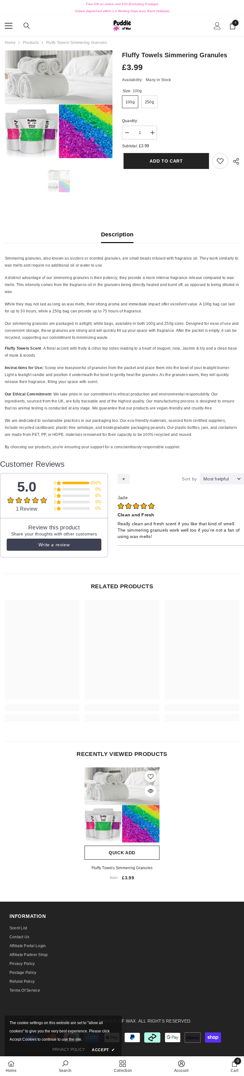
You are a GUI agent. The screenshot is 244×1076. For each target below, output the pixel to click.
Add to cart (164, 161)
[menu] (8, 26)
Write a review (54, 544)
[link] (220, 161)
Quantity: (130, 121)
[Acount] (217, 25)
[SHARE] (233, 161)
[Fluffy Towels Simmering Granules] (122, 804)
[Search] (26, 26)
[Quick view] (150, 791)
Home (10, 42)
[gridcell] (122, 298)
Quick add (122, 852)
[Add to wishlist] (150, 776)
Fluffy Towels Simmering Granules (122, 868)
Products (31, 42)
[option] (58, 104)
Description (117, 234)
